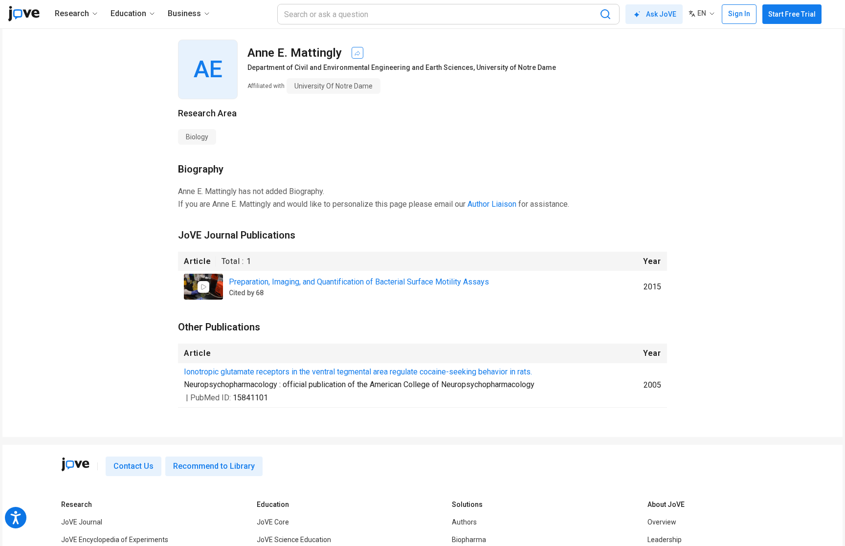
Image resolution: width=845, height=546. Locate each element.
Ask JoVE (661, 14)
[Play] (203, 287)
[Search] (605, 14)
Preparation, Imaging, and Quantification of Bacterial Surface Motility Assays (359, 281)
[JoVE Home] (24, 14)
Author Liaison (491, 204)
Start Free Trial (792, 14)
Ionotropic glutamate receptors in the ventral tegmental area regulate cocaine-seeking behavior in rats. (358, 371)
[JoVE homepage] (75, 464)
